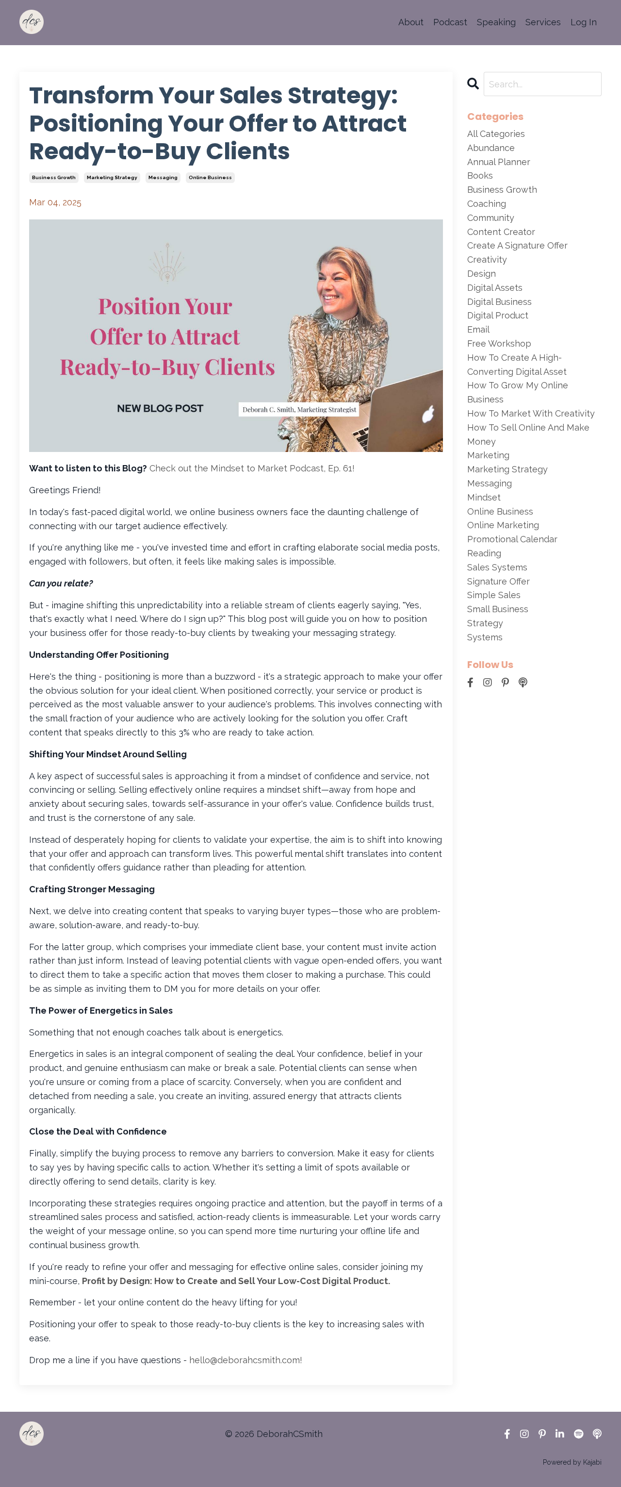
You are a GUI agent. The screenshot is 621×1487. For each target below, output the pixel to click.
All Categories (496, 134)
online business (210, 177)
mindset (484, 497)
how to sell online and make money (528, 434)
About (411, 22)
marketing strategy (112, 177)
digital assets (495, 288)
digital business (499, 302)
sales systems (497, 567)
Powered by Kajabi (572, 1462)
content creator (501, 232)
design (481, 273)
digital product (497, 315)
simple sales (494, 595)
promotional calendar (512, 539)
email (478, 329)
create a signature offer (517, 245)
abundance (491, 148)
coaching (486, 204)
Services (543, 22)
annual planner (498, 162)
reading (484, 553)
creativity (487, 259)
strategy (485, 623)
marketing (488, 455)
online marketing (503, 525)
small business (497, 609)
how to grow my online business (517, 392)
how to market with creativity (531, 413)
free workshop (499, 343)
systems (485, 637)
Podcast (450, 22)
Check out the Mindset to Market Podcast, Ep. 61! (252, 468)
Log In (584, 22)
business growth (54, 177)
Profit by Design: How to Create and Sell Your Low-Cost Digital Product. (237, 1281)
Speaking (496, 22)
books (480, 175)
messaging (163, 177)
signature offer (498, 581)
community (490, 218)
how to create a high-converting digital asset (517, 364)
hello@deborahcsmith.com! (245, 1360)
